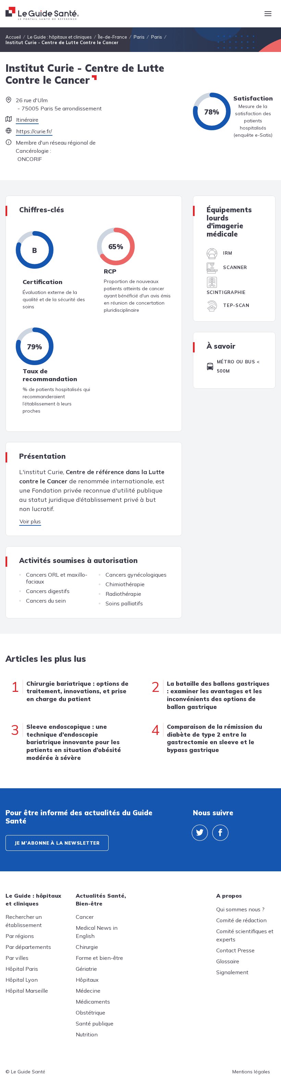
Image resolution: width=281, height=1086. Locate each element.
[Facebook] (220, 832)
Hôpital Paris (21, 968)
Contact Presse (235, 950)
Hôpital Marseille (26, 990)
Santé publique (94, 1023)
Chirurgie (87, 946)
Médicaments (93, 1001)
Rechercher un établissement (23, 920)
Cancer (85, 916)
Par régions (19, 936)
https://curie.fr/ (34, 131)
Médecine (88, 990)
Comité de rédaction (241, 920)
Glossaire (227, 961)
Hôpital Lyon (21, 979)
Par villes (16, 957)
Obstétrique (90, 1012)
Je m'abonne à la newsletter (57, 843)
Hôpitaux (87, 979)
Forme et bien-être (99, 957)
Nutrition (87, 1034)
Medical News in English (97, 931)
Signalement (232, 972)
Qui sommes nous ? (240, 909)
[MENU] (268, 13)
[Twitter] (199, 832)
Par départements (28, 946)
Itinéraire (27, 119)
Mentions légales (251, 1072)
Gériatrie (86, 968)
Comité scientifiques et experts (244, 935)
